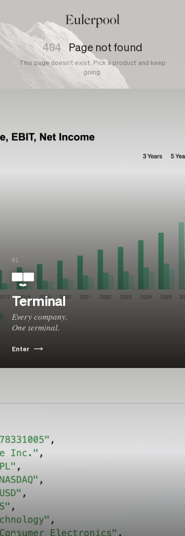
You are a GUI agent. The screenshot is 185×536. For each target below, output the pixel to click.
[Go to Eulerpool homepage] (92, 21)
